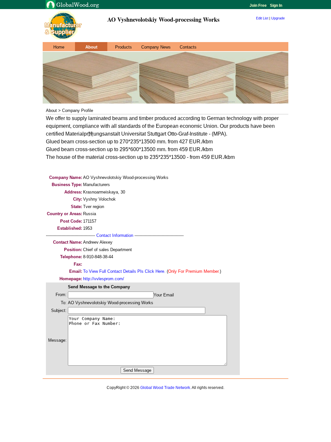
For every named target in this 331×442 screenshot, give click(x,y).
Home (58, 47)
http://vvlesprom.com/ (103, 278)
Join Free (259, 5)
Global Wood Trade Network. (165, 387)
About (91, 47)
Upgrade (278, 18)
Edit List (262, 18)
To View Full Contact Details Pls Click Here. (124, 271)
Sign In (275, 5)
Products (123, 47)
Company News (156, 47)
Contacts (188, 47)
